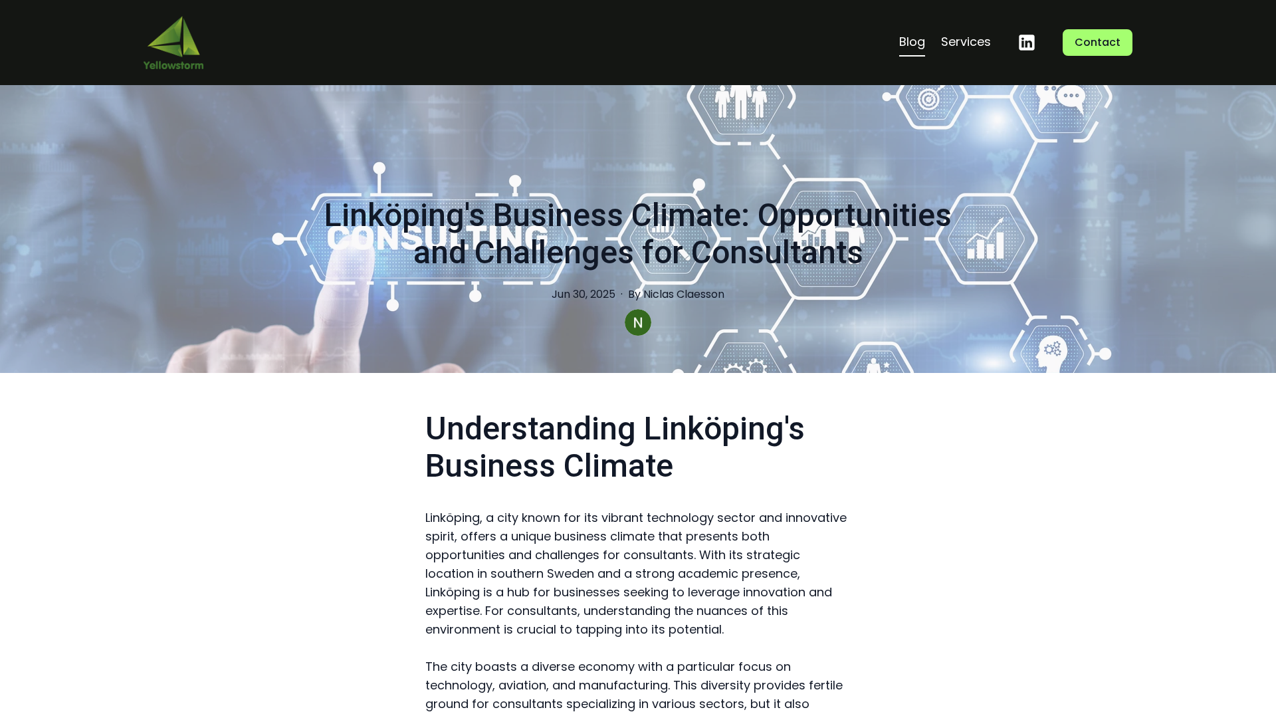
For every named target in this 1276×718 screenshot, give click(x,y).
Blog (912, 41)
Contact (1097, 42)
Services (966, 41)
